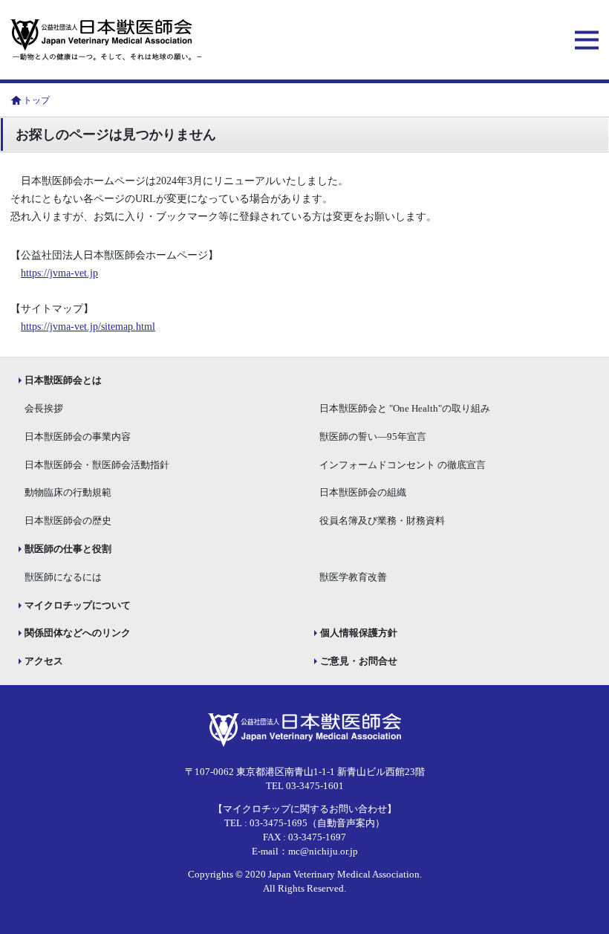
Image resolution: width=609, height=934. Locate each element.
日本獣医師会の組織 (362, 492)
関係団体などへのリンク (78, 633)
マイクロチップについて (78, 605)
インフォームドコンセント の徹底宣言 (402, 465)
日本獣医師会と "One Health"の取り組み (404, 408)
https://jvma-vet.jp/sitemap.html (88, 326)
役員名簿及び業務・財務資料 (382, 521)
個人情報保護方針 (358, 633)
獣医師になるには (63, 577)
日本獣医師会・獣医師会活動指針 (97, 465)
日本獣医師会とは (63, 380)
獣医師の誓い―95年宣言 (372, 437)
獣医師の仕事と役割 (68, 549)
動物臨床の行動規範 (68, 492)
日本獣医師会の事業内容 (78, 437)
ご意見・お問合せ (358, 661)
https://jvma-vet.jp (59, 273)
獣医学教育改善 (353, 577)
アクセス (44, 661)
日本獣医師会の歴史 (68, 521)
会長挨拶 (44, 408)
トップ (36, 100)
